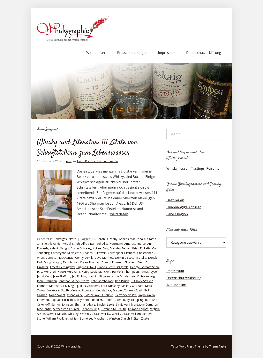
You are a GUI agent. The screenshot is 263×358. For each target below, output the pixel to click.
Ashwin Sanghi (59, 248)
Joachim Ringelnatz (100, 276)
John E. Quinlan (47, 281)
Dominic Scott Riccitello (130, 258)
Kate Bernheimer (102, 281)
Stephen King (90, 309)
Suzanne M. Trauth (113, 309)
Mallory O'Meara (132, 286)
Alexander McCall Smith (64, 244)
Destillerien (175, 200)
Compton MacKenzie (60, 258)
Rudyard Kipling (133, 300)
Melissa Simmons (82, 290)
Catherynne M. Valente (66, 253)
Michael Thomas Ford (127, 290)
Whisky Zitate (121, 314)
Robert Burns (112, 300)
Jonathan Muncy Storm (74, 281)
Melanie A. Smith (58, 290)
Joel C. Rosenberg (143, 276)
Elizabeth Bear (134, 262)
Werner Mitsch (56, 314)
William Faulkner (57, 318)
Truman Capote (138, 309)
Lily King (68, 286)
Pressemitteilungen (132, 52)
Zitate (72, 239)
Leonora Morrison (49, 286)
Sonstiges (60, 239)
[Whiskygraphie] (73, 40)
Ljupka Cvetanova (87, 286)
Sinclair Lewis (105, 304)
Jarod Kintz (44, 276)
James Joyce (149, 271)
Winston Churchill (120, 318)
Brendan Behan (120, 248)
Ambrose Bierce (135, 244)
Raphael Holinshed (63, 300)
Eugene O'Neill (86, 267)
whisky (105, 314)
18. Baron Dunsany (104, 239)
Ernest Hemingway (62, 267)
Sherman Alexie (85, 304)
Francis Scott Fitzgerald (112, 267)
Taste (175, 346)
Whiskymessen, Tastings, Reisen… (192, 168)
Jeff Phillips (79, 276)
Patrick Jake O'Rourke (98, 295)
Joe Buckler (122, 276)
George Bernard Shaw (144, 267)
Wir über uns (96, 52)
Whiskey (73, 314)
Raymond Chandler (89, 300)
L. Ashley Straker (142, 281)
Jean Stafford (61, 276)
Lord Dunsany (110, 286)
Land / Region (177, 214)
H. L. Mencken (46, 271)
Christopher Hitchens (122, 253)
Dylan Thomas (90, 262)
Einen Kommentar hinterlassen (97, 161)
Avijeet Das (100, 248)
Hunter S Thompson (125, 271)
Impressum (166, 52)
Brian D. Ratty (141, 248)
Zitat (136, 318)
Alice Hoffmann (112, 244)
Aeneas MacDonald (132, 239)
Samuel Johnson (62, 304)
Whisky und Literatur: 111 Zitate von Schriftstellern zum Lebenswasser (87, 147)
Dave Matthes (103, 258)
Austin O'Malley (81, 248)
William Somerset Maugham (88, 318)
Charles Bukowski (94, 253)
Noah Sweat (57, 295)
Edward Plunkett (112, 262)
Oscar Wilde (75, 295)
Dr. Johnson (70, 262)
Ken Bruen (122, 281)
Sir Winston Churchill (66, 309)
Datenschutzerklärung (203, 52)
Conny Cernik (84, 258)
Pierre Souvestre (126, 295)
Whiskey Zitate (90, 314)
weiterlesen (119, 214)
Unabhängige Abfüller (183, 207)
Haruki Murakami (68, 271)
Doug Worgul (52, 262)
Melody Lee (103, 290)
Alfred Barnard (91, 244)
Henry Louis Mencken (96, 271)
